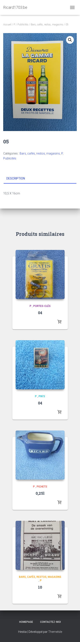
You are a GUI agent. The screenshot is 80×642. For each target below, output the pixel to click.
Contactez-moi (50, 621)
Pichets (42, 486)
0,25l (40, 493)
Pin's (42, 396)
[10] (40, 545)
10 (40, 587)
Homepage (26, 621)
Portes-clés (42, 306)
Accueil (7, 24)
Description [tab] (15, 178)
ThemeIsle (55, 631)
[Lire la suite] (59, 322)
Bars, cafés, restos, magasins (47, 24)
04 (40, 312)
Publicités (22, 24)
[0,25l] (40, 455)
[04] (40, 274)
